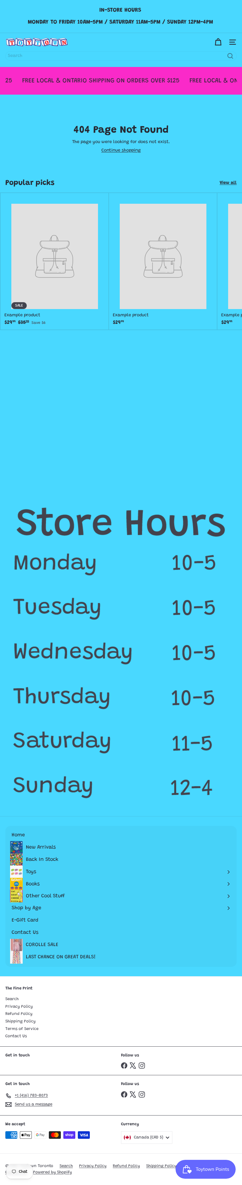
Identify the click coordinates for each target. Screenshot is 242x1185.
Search (12, 999)
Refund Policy (18, 1014)
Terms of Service (21, 1029)
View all (228, 183)
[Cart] (218, 42)
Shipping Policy (20, 1021)
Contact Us (16, 1036)
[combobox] (121, 56)
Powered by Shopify (52, 1172)
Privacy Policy (19, 1007)
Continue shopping (121, 150)
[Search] (230, 56)
